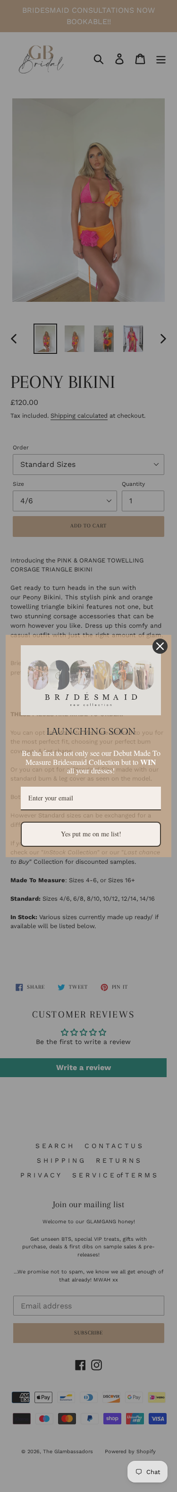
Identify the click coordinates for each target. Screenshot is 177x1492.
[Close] (160, 646)
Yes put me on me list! (91, 833)
